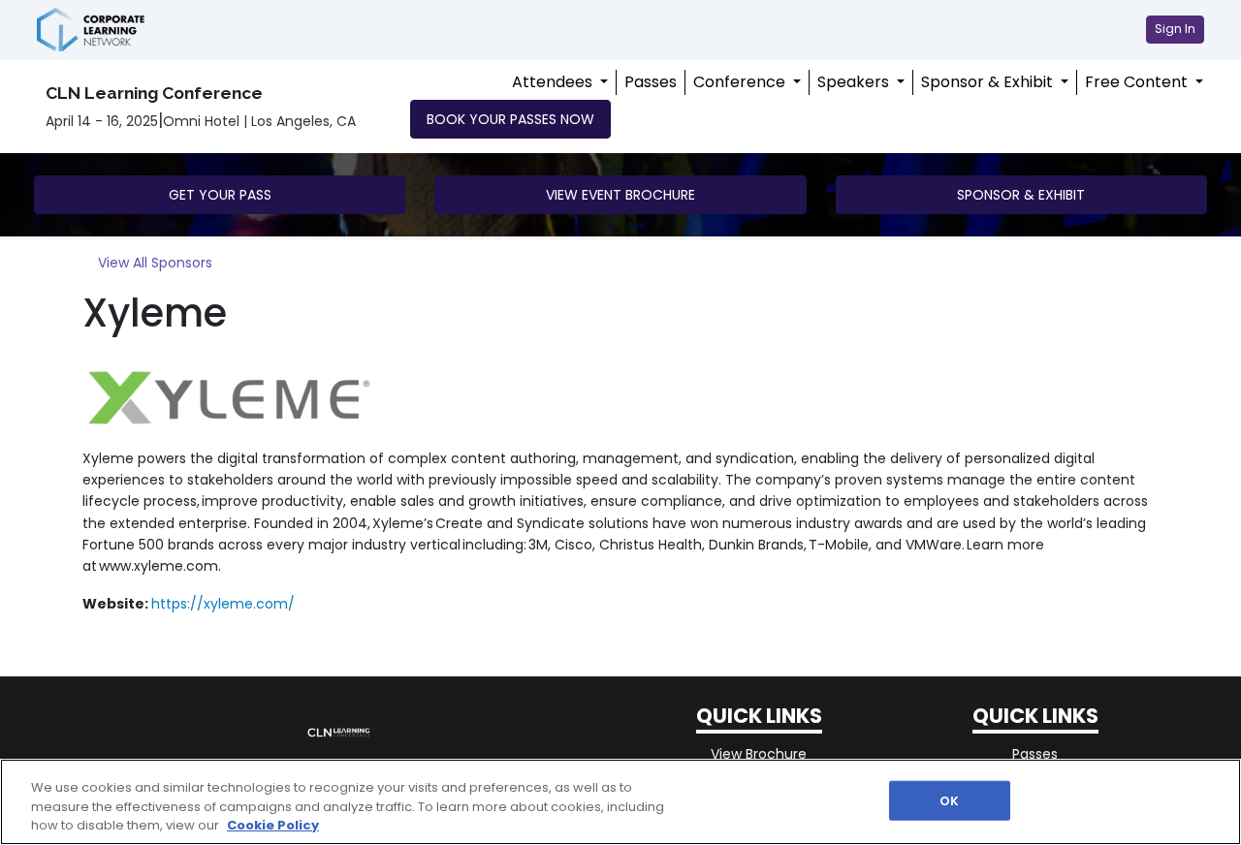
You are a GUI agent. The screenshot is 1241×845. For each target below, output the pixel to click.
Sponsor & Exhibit (989, 82)
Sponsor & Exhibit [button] (1021, 194)
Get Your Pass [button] (220, 194)
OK (949, 800)
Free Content (1138, 82)
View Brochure (759, 754)
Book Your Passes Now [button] (510, 119)
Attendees (554, 82)
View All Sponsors (155, 262)
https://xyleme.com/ (223, 603)
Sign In (1175, 28)
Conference (741, 82)
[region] (620, 802)
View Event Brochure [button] (620, 194)
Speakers (855, 82)
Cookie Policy (273, 825)
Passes (650, 82)
